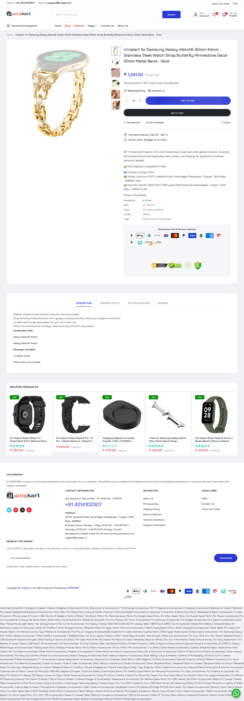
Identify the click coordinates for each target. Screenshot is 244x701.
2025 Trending (40, 691)
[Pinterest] (15, 509)
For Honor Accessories (137, 619)
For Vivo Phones (114, 619)
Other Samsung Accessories (79, 675)
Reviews (163, 303)
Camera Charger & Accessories (93, 679)
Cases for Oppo (53, 675)
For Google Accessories (194, 619)
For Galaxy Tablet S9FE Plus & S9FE (150, 623)
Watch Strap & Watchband (224, 695)
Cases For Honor (106, 675)
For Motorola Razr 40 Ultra (74, 643)
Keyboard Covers (126, 687)
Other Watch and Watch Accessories (116, 651)
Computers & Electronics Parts (179, 611)
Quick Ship (59, 611)
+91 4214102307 (83, 504)
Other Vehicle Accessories (20, 635)
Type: (127, 209)
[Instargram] (22, 509)
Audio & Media (75, 615)
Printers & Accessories (58, 631)
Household (221, 659)
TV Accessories (46, 659)
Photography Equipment (137, 691)
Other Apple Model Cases (174, 631)
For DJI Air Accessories (71, 623)
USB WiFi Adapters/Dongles (65, 671)
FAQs (204, 498)
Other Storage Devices (70, 627)
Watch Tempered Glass (228, 635)
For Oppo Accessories (193, 671)
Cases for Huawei (73, 695)
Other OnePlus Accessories (51, 635)
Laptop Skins (151, 631)
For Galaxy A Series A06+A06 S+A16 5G (107, 623)
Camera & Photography (190, 655)
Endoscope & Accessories (204, 631)
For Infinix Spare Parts (173, 615)
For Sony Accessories (27, 655)
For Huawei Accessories (196, 687)
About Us (122, 25)
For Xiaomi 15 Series (36, 679)
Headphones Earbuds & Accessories (32, 611)
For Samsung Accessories (165, 619)
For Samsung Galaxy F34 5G (186, 683)
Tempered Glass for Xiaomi (36, 667)
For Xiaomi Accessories (221, 619)
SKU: (126, 204)
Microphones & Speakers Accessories (61, 687)
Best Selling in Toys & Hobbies (160, 655)
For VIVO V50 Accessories (48, 695)
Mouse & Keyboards (95, 667)
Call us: (21, 2)
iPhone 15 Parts (186, 651)
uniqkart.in (26, 587)
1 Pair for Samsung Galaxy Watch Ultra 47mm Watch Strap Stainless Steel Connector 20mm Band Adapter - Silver (168, 440)
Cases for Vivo (141, 683)
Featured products (14, 679)
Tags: (126, 218)
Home (58, 25)
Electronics (101, 659)
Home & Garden (94, 611)
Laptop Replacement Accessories (75, 659)
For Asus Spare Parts (170, 675)
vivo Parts (153, 647)
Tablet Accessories (216, 691)
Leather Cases (124, 675)
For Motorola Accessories (166, 671)
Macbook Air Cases (220, 607)
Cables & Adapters (57, 607)
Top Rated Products (116, 643)
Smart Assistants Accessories (192, 627)
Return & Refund (139, 303)
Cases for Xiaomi (52, 663)
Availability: (130, 200)
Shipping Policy (110, 303)
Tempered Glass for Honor (218, 663)
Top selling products (46, 623)
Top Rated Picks (75, 611)
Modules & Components (81, 651)
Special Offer (97, 643)
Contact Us (107, 25)
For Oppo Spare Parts (19, 691)
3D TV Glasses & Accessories (166, 607)
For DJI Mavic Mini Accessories (130, 647)
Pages (92, 25)
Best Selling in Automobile (89, 698)
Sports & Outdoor (54, 683)
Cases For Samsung (22, 627)
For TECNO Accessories (60, 698)
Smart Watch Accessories (62, 619)
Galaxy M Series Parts (69, 647)
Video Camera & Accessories (99, 687)
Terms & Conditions (153, 519)
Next (103, 93)
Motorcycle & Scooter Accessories (225, 667)
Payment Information (154, 525)
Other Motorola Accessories (128, 627)
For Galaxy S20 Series (31, 675)
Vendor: (128, 214)
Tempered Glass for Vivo (81, 635)
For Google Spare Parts (146, 615)
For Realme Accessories (28, 663)
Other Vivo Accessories (175, 635)
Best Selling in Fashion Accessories (122, 655)
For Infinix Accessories (199, 679)
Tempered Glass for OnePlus (67, 667)
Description (84, 303)
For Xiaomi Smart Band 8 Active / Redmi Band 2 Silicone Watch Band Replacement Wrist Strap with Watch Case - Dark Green (214, 440)
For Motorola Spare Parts (118, 615)
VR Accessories (49, 643)
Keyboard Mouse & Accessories (200, 643)
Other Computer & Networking (165, 643)
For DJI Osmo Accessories (211, 651)
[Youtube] (29, 509)
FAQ (235, 3)
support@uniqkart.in (76, 537)
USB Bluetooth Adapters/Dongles (18, 639)
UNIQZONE (73, 587)
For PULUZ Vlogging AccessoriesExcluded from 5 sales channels (107, 631)
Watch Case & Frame (163, 691)
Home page (72, 683)
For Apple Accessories (217, 675)
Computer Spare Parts (122, 659)
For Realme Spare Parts (153, 679)
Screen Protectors (214, 683)
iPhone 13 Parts (113, 698)
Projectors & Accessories (54, 655)
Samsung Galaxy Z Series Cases (97, 683)
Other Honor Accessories (52, 651)
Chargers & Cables (35, 607)
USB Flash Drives (159, 683)
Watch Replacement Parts (160, 627)
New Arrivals (153, 635)
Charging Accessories (196, 607)
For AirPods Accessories (91, 619)
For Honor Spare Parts (20, 695)
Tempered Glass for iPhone (148, 639)
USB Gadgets (142, 659)
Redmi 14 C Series (222, 679)
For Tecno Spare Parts (34, 698)
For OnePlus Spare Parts (137, 671)
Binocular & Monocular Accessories (157, 651)
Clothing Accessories (163, 659)
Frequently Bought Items (19, 623)
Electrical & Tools (78, 607)
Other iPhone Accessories (64, 691)
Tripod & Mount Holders (61, 679)
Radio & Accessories (201, 639)
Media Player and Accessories (16, 647)
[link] (46, 401)
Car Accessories (181, 623)
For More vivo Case (122, 639)
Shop (68, 25)
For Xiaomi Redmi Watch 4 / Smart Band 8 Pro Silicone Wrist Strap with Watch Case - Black (28, 440)
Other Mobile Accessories (175, 647)
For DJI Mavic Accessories (97, 647)
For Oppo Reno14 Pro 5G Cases (93, 639)
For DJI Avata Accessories (23, 651)
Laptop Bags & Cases (27, 687)
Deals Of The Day (160, 695)
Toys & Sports (145, 667)
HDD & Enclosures (139, 695)
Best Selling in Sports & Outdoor (56, 639)
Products (79, 25)
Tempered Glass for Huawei (187, 663)
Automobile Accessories (147, 611)
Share (227, 122)
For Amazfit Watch (194, 675)
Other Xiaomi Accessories (190, 691)
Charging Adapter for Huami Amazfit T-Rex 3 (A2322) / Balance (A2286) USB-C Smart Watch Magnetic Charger (120, 440)
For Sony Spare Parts (225, 639)
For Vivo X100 (124, 683)
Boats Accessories (134, 663)
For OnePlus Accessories (220, 671)
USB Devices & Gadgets (53, 615)
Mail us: (53, 2)
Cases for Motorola (37, 671)
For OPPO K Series (229, 643)
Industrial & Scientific (11, 607)
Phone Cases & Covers (25, 615)
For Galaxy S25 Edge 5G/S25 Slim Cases (159, 687)
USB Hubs (33, 643)
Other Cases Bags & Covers (130, 635)
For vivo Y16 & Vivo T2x (201, 635)
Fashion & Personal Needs (118, 611)
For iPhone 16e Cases (145, 675)
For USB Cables (176, 679)
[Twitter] (9, 509)
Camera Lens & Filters (13, 671)
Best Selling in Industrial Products (189, 695)
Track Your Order (220, 3)
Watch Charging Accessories (85, 655)
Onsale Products (138, 643)
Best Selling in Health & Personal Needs (101, 691)
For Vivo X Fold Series (176, 639)
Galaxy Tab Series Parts (33, 619)
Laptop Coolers (104, 635)
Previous (16, 93)
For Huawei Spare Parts (198, 615)
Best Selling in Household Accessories (106, 695)
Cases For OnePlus (45, 627)
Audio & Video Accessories (77, 663)
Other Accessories (10, 698)
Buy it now (177, 113)
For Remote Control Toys (30, 631)
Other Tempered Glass (159, 663)
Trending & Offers (94, 615)
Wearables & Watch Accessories (215, 611)
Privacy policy (150, 503)
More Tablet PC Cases (223, 627)
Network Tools (218, 687)
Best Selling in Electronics (108, 663)
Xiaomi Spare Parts (112, 671)
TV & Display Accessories (134, 607)
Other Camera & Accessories (171, 667)
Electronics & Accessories (104, 607)
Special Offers (196, 667)
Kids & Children (205, 659)
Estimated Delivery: (139, 134)
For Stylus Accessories (226, 615)
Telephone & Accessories (125, 679)
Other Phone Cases (32, 683)
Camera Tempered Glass (204, 647)
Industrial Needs (91, 671)
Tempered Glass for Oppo (97, 627)
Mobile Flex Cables (201, 623)
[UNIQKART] (19, 14)
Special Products (186, 659)
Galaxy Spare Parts (44, 647)
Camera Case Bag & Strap (122, 667)
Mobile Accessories (25, 659)
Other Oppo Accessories (137, 698)
